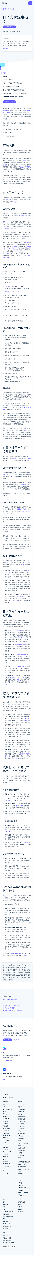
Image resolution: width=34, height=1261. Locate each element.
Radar (5, 1159)
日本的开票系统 (24, 485)
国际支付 (14, 458)
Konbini (6, 222)
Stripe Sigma (7, 1166)
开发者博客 (21, 1195)
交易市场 (21, 1126)
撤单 (9, 507)
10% (11, 476)
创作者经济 (21, 1138)
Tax (4, 1168)
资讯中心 (21, 1207)
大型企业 (21, 1104)
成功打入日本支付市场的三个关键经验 (15, 93)
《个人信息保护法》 (19, 666)
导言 (4, 73)
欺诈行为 (18, 680)
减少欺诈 (15, 758)
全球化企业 (21, 1121)
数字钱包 (7, 286)
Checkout (6, 1118)
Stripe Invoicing (9, 489)
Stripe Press (22, 1209)
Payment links (7, 1152)
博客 (4, 1207)
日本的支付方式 (8, 80)
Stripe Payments (8, 896)
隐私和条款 (6, 1214)
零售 (19, 1158)
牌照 (4, 1219)
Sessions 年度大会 (8, 1211)
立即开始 (7, 1040)
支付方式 (23, 161)
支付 (13, 9)
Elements (6, 1131)
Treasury (6, 1173)
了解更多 (5, 48)
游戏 (19, 1141)
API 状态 (21, 1185)
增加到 (22, 236)
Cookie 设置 (6, 1224)
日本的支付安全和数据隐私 (11, 86)
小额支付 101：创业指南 (12, 1005)
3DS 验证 (22, 678)
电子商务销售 (19, 806)
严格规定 (17, 432)
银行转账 (7, 292)
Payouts (5, 1156)
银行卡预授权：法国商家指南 (13, 1010)
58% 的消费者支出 (22, 216)
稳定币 (26, 430)
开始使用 (24, 955)
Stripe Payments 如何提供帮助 (13, 96)
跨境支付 (8, 562)
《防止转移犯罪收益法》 (23, 654)
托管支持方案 (7, 1238)
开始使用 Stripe (9, 27)
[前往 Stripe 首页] (5, 1095)
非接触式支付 (21, 167)
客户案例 (5, 1204)
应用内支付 (21, 1124)
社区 (4, 1209)
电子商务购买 (9, 228)
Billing (5, 1114)
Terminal (6, 1171)
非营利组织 (21, 1150)
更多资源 (6, 9)
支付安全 (28, 458)
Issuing (5, 1142)
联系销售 (16, 1040)
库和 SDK (21, 1190)
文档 (19, 1180)
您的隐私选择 (7, 1226)
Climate (5, 1121)
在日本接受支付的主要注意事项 (12, 83)
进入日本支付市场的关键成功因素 (13, 90)
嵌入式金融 (21, 1116)
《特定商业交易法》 (20, 644)
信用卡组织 (8, 200)
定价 (4, 1104)
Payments (6, 1154)
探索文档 (5, 1079)
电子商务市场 (7, 110)
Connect (5, 1123)
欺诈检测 (27, 842)
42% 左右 (26, 718)
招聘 (19, 1204)
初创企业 (21, 1107)
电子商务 (21, 1114)
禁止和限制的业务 (8, 1216)
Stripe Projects (23, 1192)
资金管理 (21, 1128)
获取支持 (5, 1235)
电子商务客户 (21, 596)
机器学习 (13, 678)
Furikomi (16, 292)
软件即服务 (21, 1133)
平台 (19, 1131)
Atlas (4, 1107)
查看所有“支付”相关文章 (10, 1000)
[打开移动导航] (30, 3)
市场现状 (5, 76)
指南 (4, 1202)
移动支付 (8, 253)
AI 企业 (20, 1136)
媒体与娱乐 (21, 1148)
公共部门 (21, 1155)
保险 (19, 1145)
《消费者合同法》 (21, 509)
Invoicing (6, 1140)
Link (4, 1145)
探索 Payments (7, 1060)
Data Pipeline (7, 1128)
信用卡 (27, 243)
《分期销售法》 (17, 631)
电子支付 (21, 117)
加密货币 (5, 1126)
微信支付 (15, 600)
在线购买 (7, 800)
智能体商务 (21, 1109)
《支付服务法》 (21, 637)
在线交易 (26, 721)
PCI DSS (8, 831)
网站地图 (5, 1221)
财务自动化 (21, 1119)
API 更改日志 (22, 1188)
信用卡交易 (15, 247)
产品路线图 (21, 1202)
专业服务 (21, 1153)
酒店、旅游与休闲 (23, 1143)
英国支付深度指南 (10, 1008)
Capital (5, 1116)
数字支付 (5, 165)
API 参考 (21, 1183)
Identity (5, 1137)
